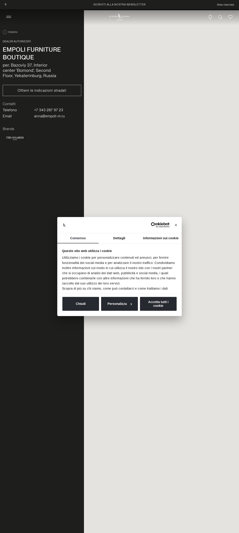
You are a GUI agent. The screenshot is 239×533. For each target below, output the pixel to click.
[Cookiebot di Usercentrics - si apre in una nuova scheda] (157, 225)
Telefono (10, 110)
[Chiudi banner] (176, 225)
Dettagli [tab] (119, 238)
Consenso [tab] (78, 238)
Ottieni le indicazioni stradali (42, 90)
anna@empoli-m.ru (49, 116)
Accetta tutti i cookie (158, 303)
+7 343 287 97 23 (48, 110)
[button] (8, 17)
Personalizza (117, 304)
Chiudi (81, 304)
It (5, 4)
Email (7, 116)
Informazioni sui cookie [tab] (160, 238)
